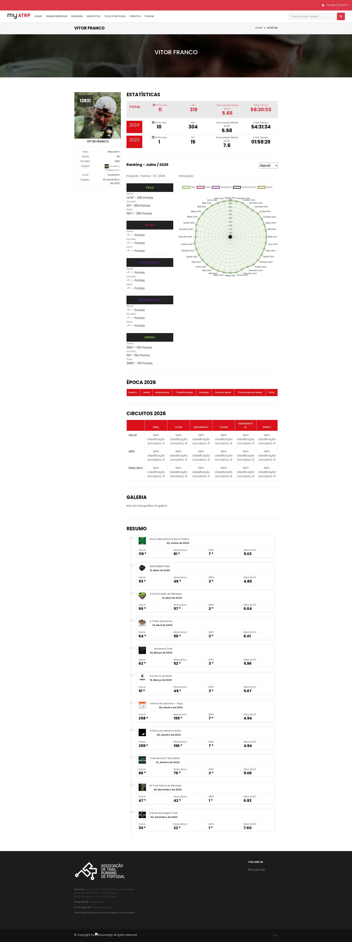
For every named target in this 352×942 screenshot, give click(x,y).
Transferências (56, 16)
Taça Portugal (115, 16)
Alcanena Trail (163, 648)
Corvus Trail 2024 (161, 675)
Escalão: (131, 201)
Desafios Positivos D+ (112, 168)
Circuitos (93, 16)
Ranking (77, 16)
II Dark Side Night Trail (163, 813)
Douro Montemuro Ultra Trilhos (169, 539)
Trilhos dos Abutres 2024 (165, 730)
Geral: (130, 193)
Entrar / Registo (337, 5)
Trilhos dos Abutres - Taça (166, 703)
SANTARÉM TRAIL (160, 566)
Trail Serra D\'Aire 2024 (164, 758)
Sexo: (129, 209)
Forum (149, 16)
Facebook (257, 870)
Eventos (135, 16)
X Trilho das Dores (161, 621)
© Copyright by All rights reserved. (105, 935)
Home (38, 16)
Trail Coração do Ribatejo (166, 593)
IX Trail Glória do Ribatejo (166, 785)
